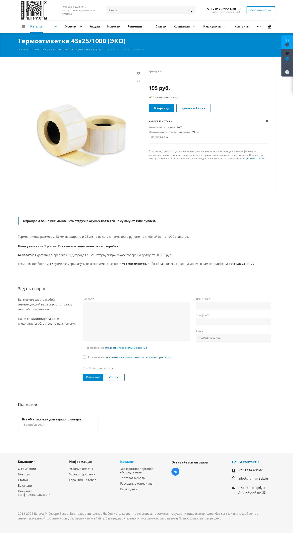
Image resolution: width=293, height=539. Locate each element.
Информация (80, 461)
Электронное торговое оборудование (136, 470)
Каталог (127, 461)
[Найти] (190, 10)
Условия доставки (82, 474)
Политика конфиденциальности (34, 493)
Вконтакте (175, 472)
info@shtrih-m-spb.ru (253, 478)
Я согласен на (117, 348)
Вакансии (25, 485)
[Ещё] (258, 26)
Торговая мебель (132, 478)
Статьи (23, 480)
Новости (24, 474)
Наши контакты (245, 462)
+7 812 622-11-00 (223, 9)
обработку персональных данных (126, 348)
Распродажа (129, 489)
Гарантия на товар (82, 480)
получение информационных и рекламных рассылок (138, 357)
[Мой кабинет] (270, 26)
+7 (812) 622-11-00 (253, 158)
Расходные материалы (136, 483)
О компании (27, 469)
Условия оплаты (81, 469)
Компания (26, 461)
